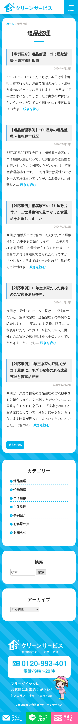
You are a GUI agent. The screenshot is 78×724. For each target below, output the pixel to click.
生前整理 (19, 506)
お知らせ (19, 532)
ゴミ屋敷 (19, 498)
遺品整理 (19, 481)
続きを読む (31, 109)
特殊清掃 (19, 489)
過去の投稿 (15, 444)
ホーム (10, 23)
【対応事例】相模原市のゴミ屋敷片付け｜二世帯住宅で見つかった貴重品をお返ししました (39, 212)
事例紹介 (19, 515)
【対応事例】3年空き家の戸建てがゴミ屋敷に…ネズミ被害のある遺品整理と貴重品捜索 (39, 370)
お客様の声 (21, 524)
